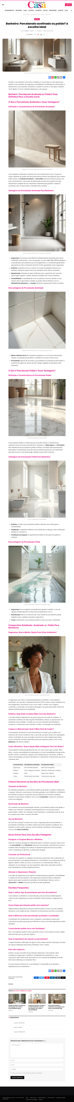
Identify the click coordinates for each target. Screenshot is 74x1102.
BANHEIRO (19, 10)
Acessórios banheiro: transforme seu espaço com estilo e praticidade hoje (56, 1007)
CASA (25, 10)
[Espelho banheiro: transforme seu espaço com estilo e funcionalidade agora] (17, 999)
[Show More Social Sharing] (47, 34)
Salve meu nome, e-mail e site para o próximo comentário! (27, 1073)
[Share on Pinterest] (38, 34)
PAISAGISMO (53, 10)
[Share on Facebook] (35, 34)
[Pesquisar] (71, 10)
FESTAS (45, 10)
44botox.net (21, 1023)
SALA (66, 10)
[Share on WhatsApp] (44, 34)
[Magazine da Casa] (37, 4)
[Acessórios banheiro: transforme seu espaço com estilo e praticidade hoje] (57, 999)
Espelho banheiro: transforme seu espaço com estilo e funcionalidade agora (16, 1007)
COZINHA (31, 10)
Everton (26, 30)
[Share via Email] (41, 34)
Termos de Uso (50, 1097)
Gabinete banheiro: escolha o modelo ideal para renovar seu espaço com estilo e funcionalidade (36, 1008)
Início (24, 14)
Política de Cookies (60, 1097)
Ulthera (20, 1027)
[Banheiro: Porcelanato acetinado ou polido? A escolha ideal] (37, 55)
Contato (68, 4)
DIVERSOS (38, 10)
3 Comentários (39, 30)
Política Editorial (42, 1097)
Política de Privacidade (31, 1099)
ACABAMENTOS (9, 10)
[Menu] (3, 4)
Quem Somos (33, 1097)
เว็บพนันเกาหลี (22, 1032)
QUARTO (60, 10)
